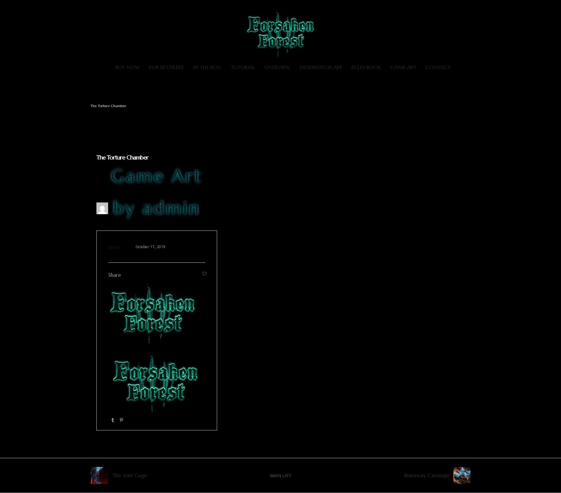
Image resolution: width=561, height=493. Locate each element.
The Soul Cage (129, 475)
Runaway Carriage (426, 475)
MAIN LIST (280, 475)
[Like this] (204, 273)
